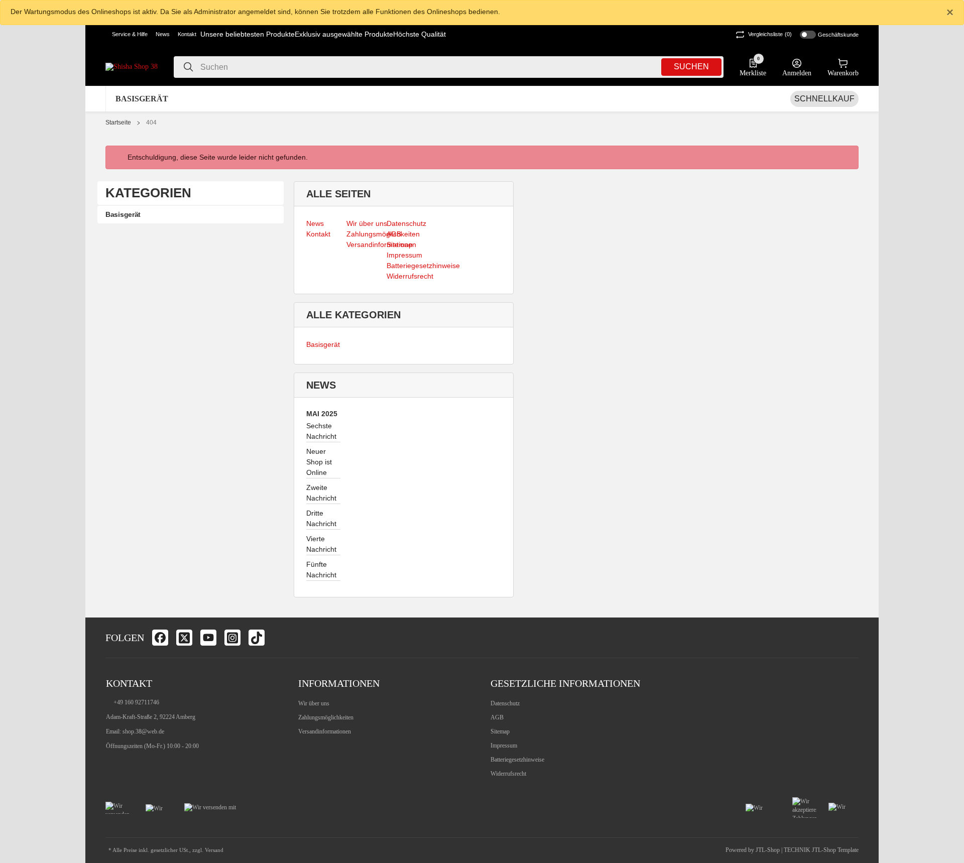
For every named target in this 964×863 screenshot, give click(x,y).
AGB (497, 717)
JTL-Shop (768, 849)
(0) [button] (770, 34)
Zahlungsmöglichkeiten (325, 717)
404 (151, 122)
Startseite (118, 122)
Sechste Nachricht (321, 431)
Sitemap (500, 731)
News (163, 34)
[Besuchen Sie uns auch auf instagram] (232, 638)
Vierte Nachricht (321, 544)
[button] (126, 35)
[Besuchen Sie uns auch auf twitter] (184, 638)
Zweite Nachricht (321, 492)
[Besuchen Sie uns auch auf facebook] (160, 638)
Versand (214, 850)
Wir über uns (313, 703)
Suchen (691, 66)
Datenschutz (505, 703)
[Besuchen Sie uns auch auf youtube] (208, 638)
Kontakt (187, 34)
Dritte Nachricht (321, 518)
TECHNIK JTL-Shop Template (821, 849)
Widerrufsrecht (508, 773)
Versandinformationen (324, 731)
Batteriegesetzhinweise (517, 759)
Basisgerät (323, 344)
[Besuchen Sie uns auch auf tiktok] (257, 638)
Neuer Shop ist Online (319, 461)
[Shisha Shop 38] (131, 66)
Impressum (504, 745)
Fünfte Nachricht (321, 569)
